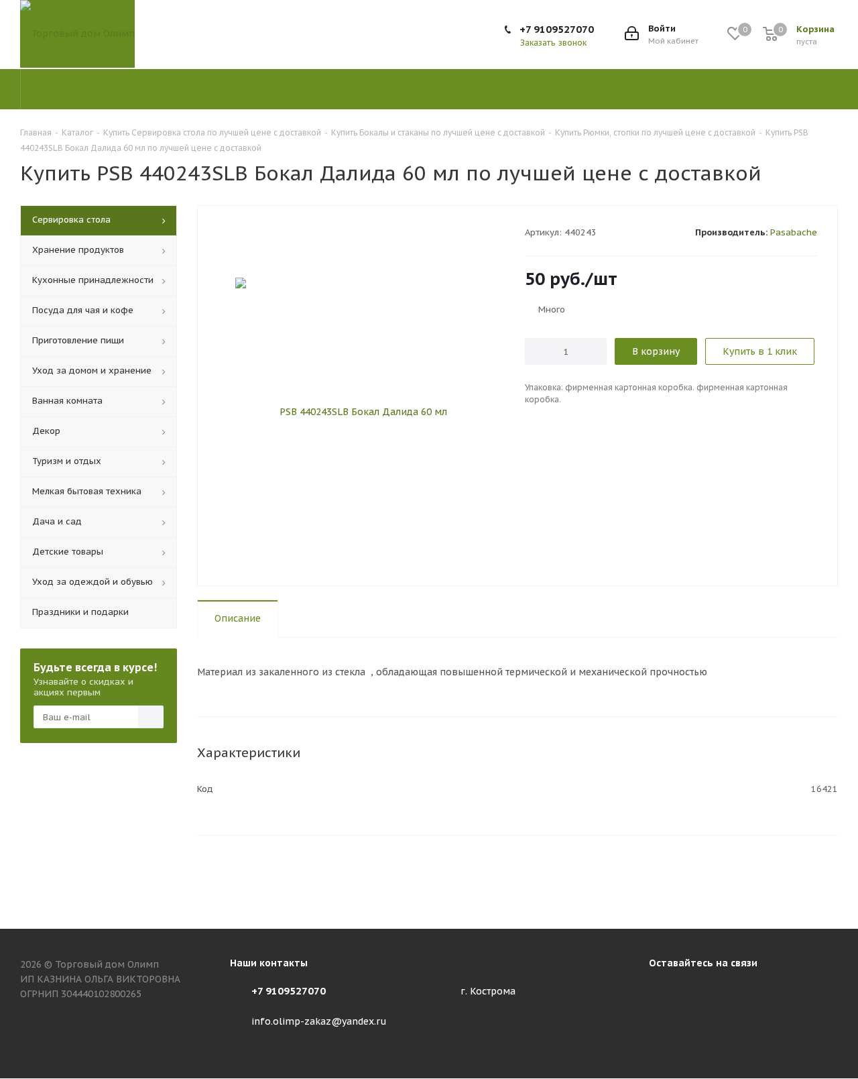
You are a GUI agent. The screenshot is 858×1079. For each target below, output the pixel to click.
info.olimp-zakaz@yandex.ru (319, 1021)
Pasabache (793, 232)
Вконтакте (662, 993)
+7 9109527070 (556, 29)
